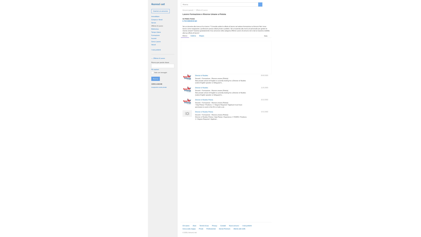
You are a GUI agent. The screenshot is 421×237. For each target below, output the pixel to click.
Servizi (153, 23)
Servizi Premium (224, 229)
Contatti (223, 226)
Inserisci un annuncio (160, 11)
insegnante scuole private (159, 87)
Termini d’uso (204, 226)
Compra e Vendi (156, 20)
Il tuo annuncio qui (190, 21)
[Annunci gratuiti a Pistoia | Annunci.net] (158, 4)
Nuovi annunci (234, 226)
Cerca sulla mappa (189, 229)
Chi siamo (186, 226)
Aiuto (194, 226)
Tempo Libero (156, 32)
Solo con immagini (160, 72)
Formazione (155, 35)
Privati (201, 229)
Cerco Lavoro (156, 41)
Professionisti (211, 229)
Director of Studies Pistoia (204, 100)
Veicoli (153, 45)
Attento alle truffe (239, 229)
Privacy (214, 226)
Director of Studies (201, 75)
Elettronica (155, 29)
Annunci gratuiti (188, 10)
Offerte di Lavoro (202, 10)
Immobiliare (155, 16)
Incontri (153, 38)
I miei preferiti (156, 50)
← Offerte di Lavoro (158, 58)
